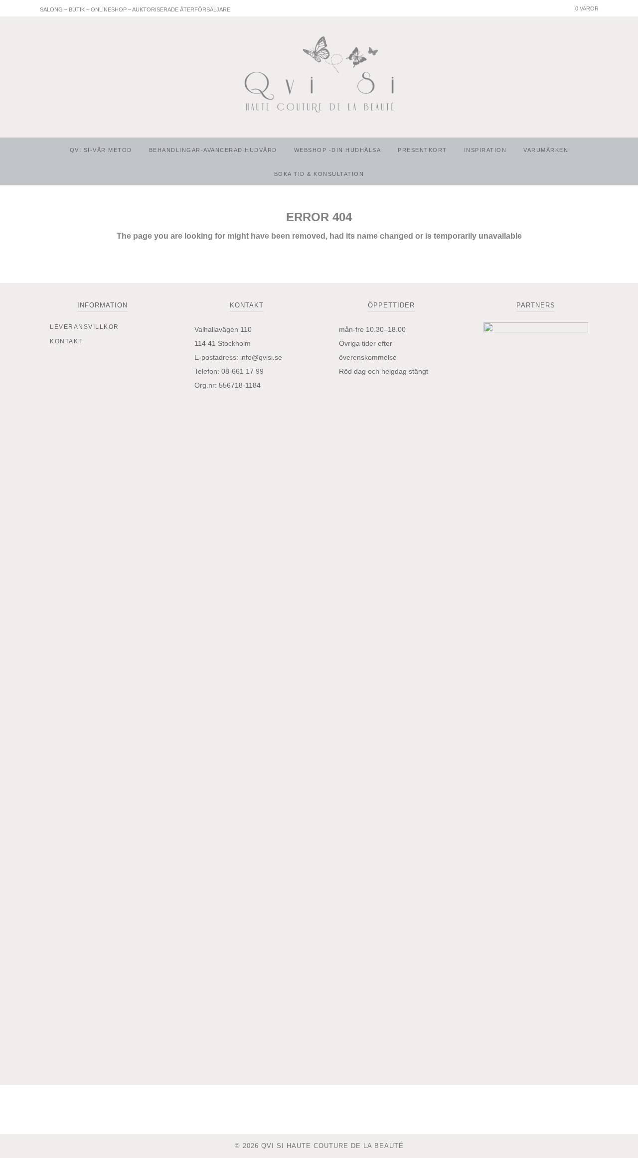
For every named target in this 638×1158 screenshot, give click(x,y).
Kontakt (66, 341)
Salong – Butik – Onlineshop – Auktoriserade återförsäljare (135, 9)
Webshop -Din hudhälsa (337, 150)
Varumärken (545, 150)
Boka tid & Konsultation (319, 174)
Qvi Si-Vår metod (101, 150)
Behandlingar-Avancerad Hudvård (213, 150)
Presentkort (422, 150)
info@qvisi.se (261, 357)
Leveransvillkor (84, 326)
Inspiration (485, 150)
